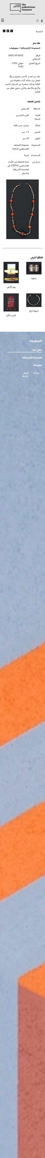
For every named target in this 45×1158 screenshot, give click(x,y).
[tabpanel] (22, 377)
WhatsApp (4, 31)
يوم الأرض (11, 287)
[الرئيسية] (22, 9)
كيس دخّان (11, 315)
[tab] (24, 350)
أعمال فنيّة (37, 350)
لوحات (36, 373)
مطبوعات (37, 365)
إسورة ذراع (33, 311)
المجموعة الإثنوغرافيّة (32, 358)
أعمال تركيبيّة (25, 374)
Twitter (8, 31)
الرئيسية (39, 31)
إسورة (33, 278)
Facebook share (11, 31)
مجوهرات (13, 48)
